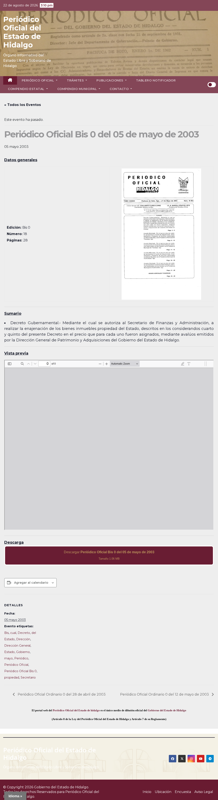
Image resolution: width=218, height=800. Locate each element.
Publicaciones (110, 80)
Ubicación (163, 792)
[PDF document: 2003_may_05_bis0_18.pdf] (109, 445)
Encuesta (183, 792)
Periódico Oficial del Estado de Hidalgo (22, 32)
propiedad (11, 677)
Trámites (76, 80)
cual (13, 633)
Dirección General (17, 645)
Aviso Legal (203, 792)
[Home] (10, 80)
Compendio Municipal (77, 89)
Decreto (24, 633)
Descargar (109, 555)
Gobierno (23, 652)
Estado (9, 652)
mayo (8, 658)
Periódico (21, 658)
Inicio (147, 792)
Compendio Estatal (26, 89)
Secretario (28, 677)
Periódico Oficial (38, 80)
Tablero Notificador (156, 80)
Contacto (120, 89)
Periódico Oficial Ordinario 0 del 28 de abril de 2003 (61, 694)
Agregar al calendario (31, 583)
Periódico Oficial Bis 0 (20, 671)
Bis (6, 633)
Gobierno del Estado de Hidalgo (167, 710)
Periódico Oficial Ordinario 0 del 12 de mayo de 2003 (165, 694)
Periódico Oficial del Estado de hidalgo (76, 710)
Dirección (23, 639)
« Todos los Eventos (22, 105)
